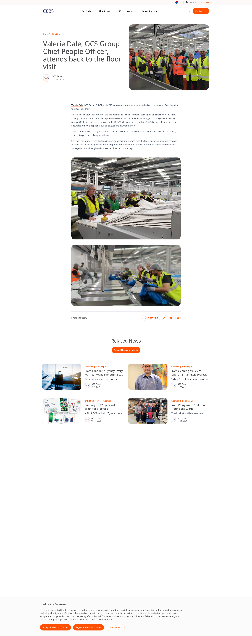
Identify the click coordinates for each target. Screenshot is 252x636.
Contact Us (200, 11)
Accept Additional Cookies (55, 627)
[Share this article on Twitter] (164, 317)
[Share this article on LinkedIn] (178, 317)
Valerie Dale (77, 105)
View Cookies (115, 627)
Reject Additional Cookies (88, 627)
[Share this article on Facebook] (171, 317)
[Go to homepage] (48, 11)
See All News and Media (126, 350)
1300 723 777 (203, 2)
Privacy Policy (151, 616)
